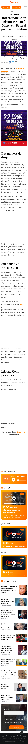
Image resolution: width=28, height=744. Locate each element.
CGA (20, 735)
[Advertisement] (14, 226)
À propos (3, 735)
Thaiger (22, 304)
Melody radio (21, 432)
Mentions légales (24, 735)
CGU (17, 735)
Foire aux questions (13, 735)
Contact (8, 735)
